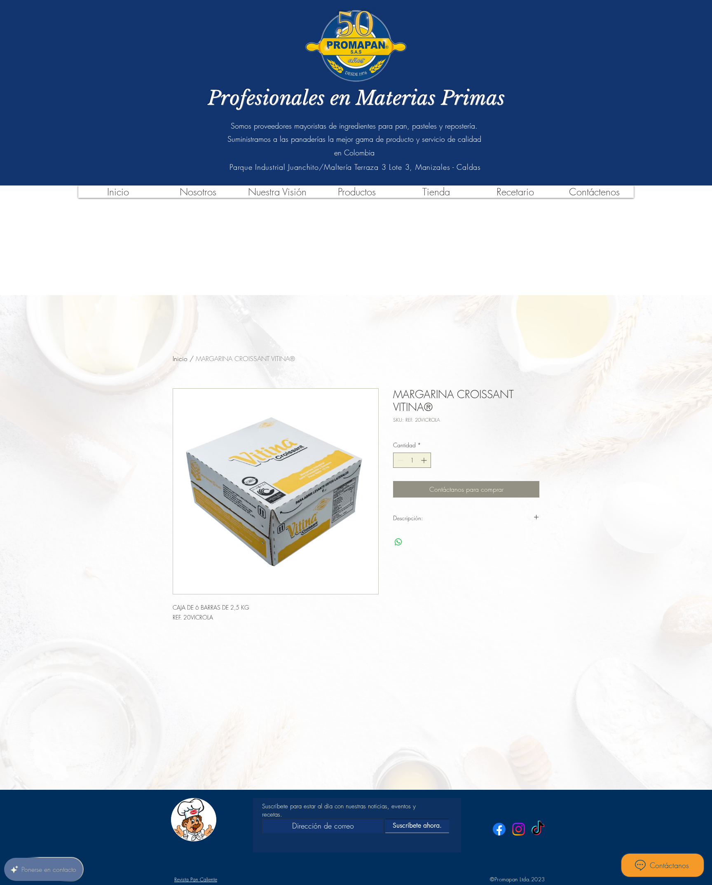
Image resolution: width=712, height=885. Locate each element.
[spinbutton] (412, 460)
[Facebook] (499, 829)
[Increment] (424, 460)
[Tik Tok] (537, 829)
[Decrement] (399, 460)
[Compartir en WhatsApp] (398, 542)
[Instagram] (518, 829)
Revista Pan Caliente (195, 879)
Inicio (180, 358)
